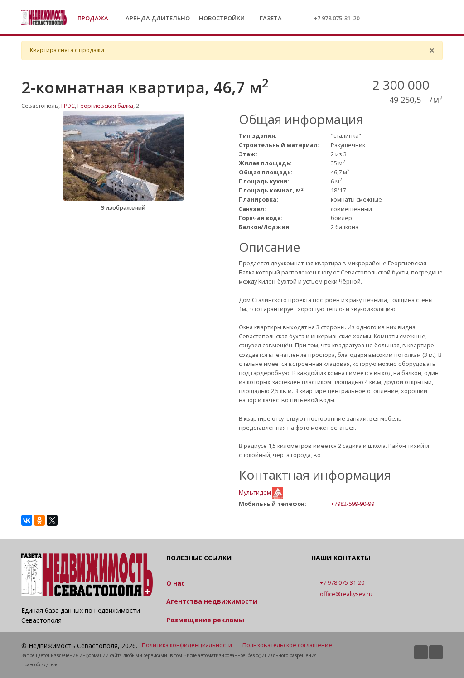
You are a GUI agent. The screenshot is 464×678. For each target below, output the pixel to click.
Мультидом (255, 492)
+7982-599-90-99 (352, 504)
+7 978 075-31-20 (336, 18)
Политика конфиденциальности (187, 645)
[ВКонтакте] (26, 520)
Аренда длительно (158, 18)
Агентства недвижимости (211, 601)
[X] (52, 520)
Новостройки (222, 18)
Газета (270, 18)
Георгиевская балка (105, 106)
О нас (175, 583)
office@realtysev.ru (346, 594)
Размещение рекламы (205, 619)
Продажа (93, 18)
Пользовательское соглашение (287, 645)
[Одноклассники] (39, 520)
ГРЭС (68, 106)
